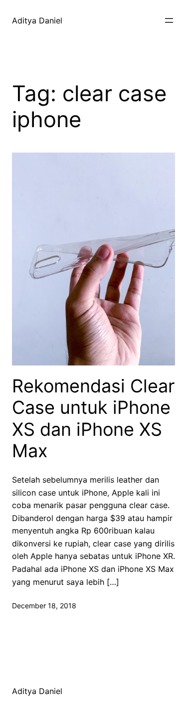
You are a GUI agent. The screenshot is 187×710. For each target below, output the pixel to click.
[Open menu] (169, 20)
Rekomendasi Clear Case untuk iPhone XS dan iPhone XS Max (93, 418)
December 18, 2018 (44, 605)
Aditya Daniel (37, 20)
